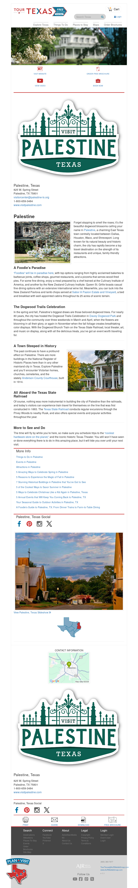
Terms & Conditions (86, 842)
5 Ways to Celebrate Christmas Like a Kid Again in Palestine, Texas (52, 492)
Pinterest (47, 840)
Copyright (85, 834)
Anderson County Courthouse (40, 378)
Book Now (98, 85)
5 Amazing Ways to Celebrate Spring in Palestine (42, 472)
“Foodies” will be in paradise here (34, 273)
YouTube (47, 837)
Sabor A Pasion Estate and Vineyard (94, 292)
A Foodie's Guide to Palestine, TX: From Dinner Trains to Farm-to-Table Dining (58, 507)
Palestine (89, 230)
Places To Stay (30, 840)
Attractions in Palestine (28, 467)
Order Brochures (28, 848)
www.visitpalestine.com (28, 205)
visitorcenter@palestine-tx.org (31, 197)
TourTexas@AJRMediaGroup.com (114, 867)
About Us (66, 840)
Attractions (28, 837)
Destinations (29, 834)
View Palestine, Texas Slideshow (31, 612)
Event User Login (105, 839)
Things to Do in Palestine (29, 457)
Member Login (107, 834)
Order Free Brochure (98, 73)
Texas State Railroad (56, 409)
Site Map (27, 852)
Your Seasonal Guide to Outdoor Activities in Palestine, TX (47, 502)
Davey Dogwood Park (103, 316)
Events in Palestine (26, 462)
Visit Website (40, 73)
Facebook (47, 834)
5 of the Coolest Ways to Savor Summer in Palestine (44, 487)
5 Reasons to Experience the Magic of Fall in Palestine (45, 477)
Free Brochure (112, 825)
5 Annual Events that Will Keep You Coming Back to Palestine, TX (51, 497)
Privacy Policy (87, 837)
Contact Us (67, 843)
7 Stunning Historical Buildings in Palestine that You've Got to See (51, 482)
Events (26, 843)
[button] (41, 24)
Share (54, 825)
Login (119, 16)
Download (83, 825)
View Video (40, 85)
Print (25, 825)
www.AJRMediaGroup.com (111, 869)
